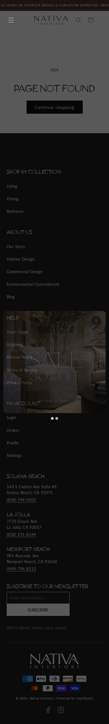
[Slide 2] (56, 418)
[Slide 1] (52, 418)
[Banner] (54, 362)
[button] (11, 20)
